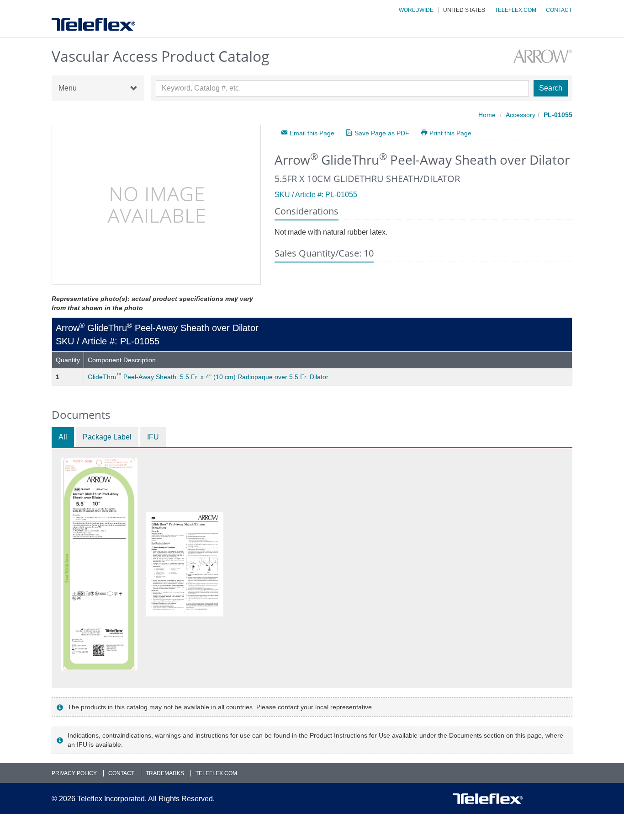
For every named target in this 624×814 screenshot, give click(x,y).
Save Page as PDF (381, 132)
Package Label (107, 437)
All (62, 437)
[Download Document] (99, 564)
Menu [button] (67, 88)
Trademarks (165, 773)
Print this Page (450, 132)
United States (464, 10)
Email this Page (312, 132)
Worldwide (416, 10)
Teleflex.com (515, 10)
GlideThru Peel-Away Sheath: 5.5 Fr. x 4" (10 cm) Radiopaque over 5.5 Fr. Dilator (208, 376)
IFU (153, 437)
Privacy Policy (74, 773)
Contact (559, 10)
